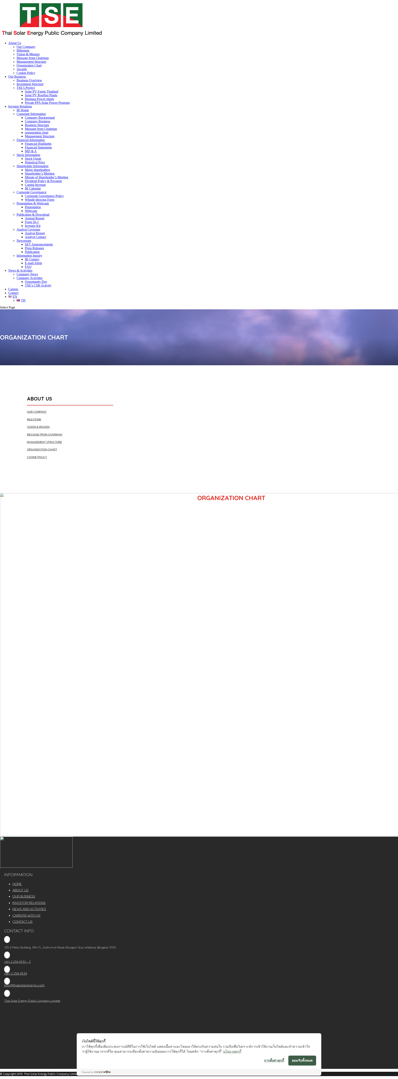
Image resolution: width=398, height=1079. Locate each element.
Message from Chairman (33, 58)
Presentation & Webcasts (33, 203)
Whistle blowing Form (39, 199)
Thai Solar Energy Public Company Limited (32, 1001)
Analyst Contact (35, 237)
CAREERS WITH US (26, 915)
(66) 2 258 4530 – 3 (17, 962)
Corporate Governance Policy (44, 196)
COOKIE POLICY (37, 457)
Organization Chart (29, 65)
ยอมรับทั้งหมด (302, 1060)
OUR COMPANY (37, 412)
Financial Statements (38, 147)
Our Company (26, 46)
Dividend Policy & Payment (43, 181)
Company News (27, 274)
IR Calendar (33, 188)
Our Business (17, 76)
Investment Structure (30, 84)
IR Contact (32, 259)
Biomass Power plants (39, 99)
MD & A (31, 151)
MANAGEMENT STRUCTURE (44, 442)
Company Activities (29, 278)
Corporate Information (31, 114)
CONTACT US (22, 921)
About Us (14, 43)
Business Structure (37, 125)
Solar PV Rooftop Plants (41, 95)
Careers (13, 289)
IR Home (23, 110)
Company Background (40, 117)
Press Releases (34, 248)
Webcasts (31, 211)
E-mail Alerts (33, 263)
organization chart (36, 132)
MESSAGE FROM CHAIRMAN (44, 434)
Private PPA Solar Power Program (47, 102)
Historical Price (35, 162)
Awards (22, 69)
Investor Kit (32, 225)
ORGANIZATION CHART (42, 449)
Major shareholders (37, 170)
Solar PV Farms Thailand (41, 91)
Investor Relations (20, 106)
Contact (13, 293)
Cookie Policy (26, 73)
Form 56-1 (32, 222)
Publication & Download (33, 214)
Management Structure (31, 61)
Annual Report (34, 218)
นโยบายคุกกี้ (232, 1051)
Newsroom (24, 240)
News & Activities (20, 270)
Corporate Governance (31, 192)
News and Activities (29, 909)
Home (17, 884)
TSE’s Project (26, 88)
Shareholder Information (33, 166)
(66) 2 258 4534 (15, 973)
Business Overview (29, 80)
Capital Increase (35, 184)
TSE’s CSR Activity (38, 285)
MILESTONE (34, 419)
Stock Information (28, 155)
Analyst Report (35, 233)
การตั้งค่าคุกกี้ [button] (274, 1060)
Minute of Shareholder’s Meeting (46, 177)
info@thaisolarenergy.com (24, 985)
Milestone (23, 50)
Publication (32, 252)
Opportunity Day (36, 281)
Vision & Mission (28, 54)
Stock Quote (33, 158)
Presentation (33, 207)
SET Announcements (39, 244)
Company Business (37, 121)
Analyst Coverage (28, 229)
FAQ (28, 267)
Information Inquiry (29, 255)
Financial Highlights (38, 143)
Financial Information (31, 140)
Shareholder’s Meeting (40, 173)
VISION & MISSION (38, 427)
